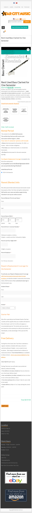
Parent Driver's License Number (10, 226)
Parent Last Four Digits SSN (9, 240)
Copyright (11, 509)
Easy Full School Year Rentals (19, 27)
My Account (26, 7)
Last (2, 208)
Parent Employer (6, 252)
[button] (28, 49)
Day (9, 223)
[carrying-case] (24, 110)
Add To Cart (5, 406)
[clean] (6, 110)
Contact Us (6, 7)
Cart (22, 7)
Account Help (17, 7)
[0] (4, 32)
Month (3, 223)
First (2, 201)
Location (11, 7)
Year (16, 223)
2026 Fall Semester (8, 172)
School (3, 304)
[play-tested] (15, 110)
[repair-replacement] (6, 120)
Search (27, 21)
